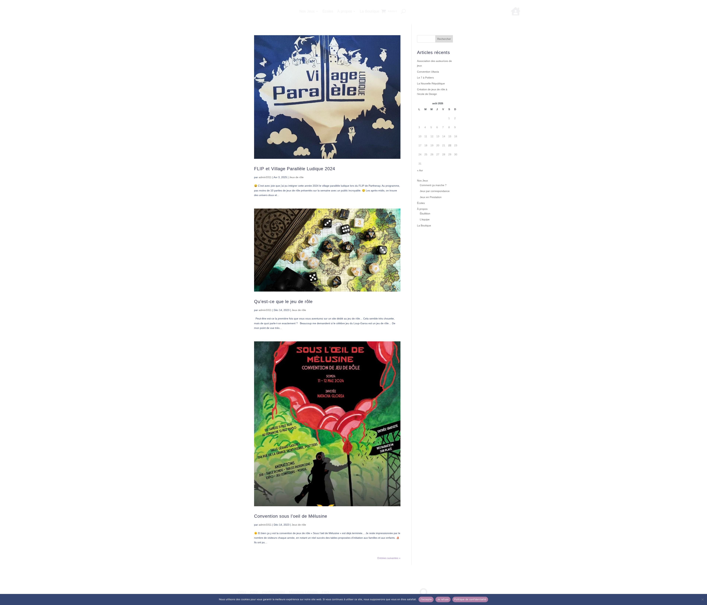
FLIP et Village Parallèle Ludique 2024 (294, 168)
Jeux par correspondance (435, 191)
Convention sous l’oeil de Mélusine (290, 516)
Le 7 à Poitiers (425, 77)
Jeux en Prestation (431, 197)
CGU (242, 592)
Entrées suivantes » (388, 558)
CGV (254, 592)
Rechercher (444, 38)
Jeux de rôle (296, 177)
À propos (344, 11)
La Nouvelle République (431, 83)
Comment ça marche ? (433, 185)
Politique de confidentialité (470, 599)
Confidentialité (273, 592)
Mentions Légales (303, 592)
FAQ (325, 592)
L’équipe (425, 219)
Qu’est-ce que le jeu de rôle (283, 301)
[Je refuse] (702, 599)
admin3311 (265, 177)
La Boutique (369, 11)
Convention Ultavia (428, 71)
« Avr (420, 170)
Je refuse (443, 599)
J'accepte (426, 599)
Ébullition (425, 213)
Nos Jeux (307, 11)
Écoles (327, 11)
